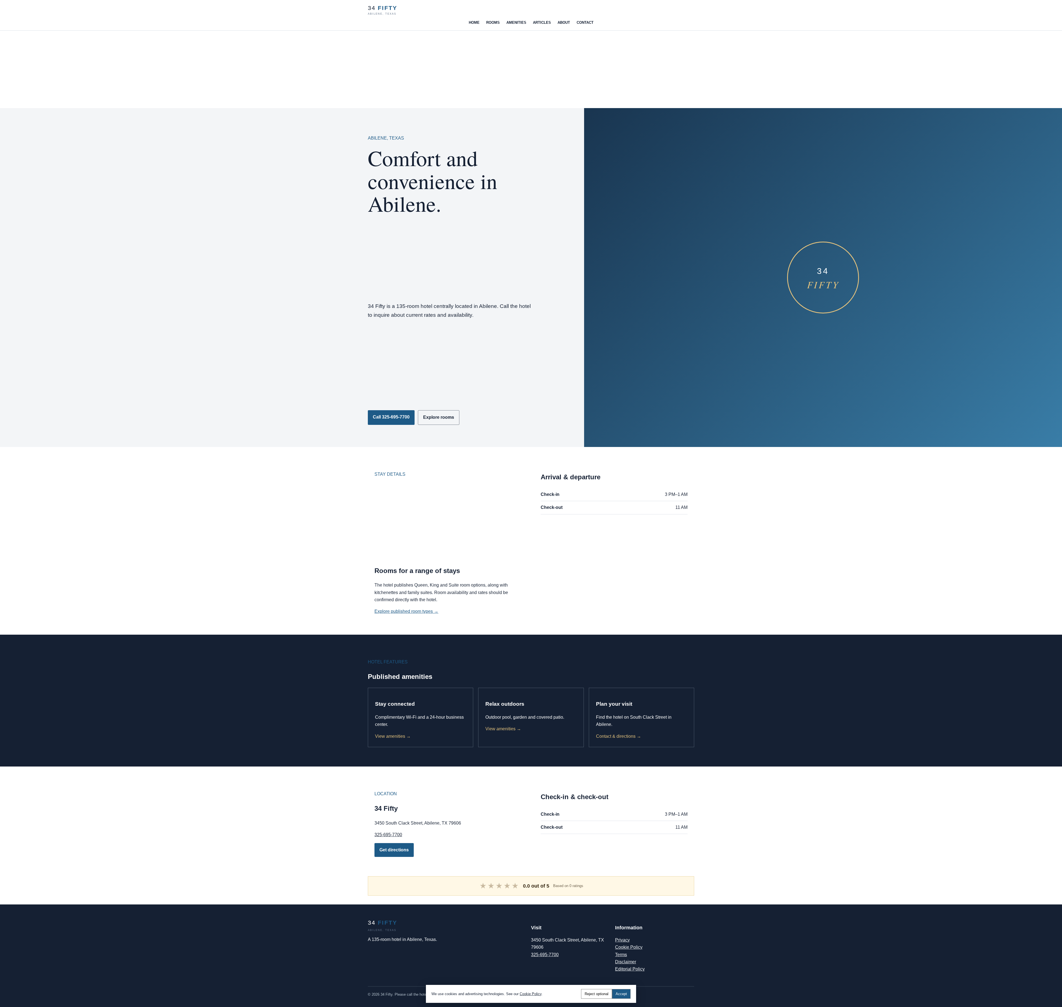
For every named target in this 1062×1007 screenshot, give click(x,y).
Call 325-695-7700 (391, 417)
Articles (542, 22)
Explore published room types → (406, 611)
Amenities (516, 22)
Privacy (622, 940)
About (564, 22)
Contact (585, 22)
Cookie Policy (628, 947)
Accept (621, 994)
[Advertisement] (166, 69)
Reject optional (596, 994)
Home (474, 22)
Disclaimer (625, 961)
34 (382, 10)
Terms (621, 954)
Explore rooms (438, 417)
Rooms (493, 22)
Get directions (394, 850)
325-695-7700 (388, 834)
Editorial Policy (630, 969)
